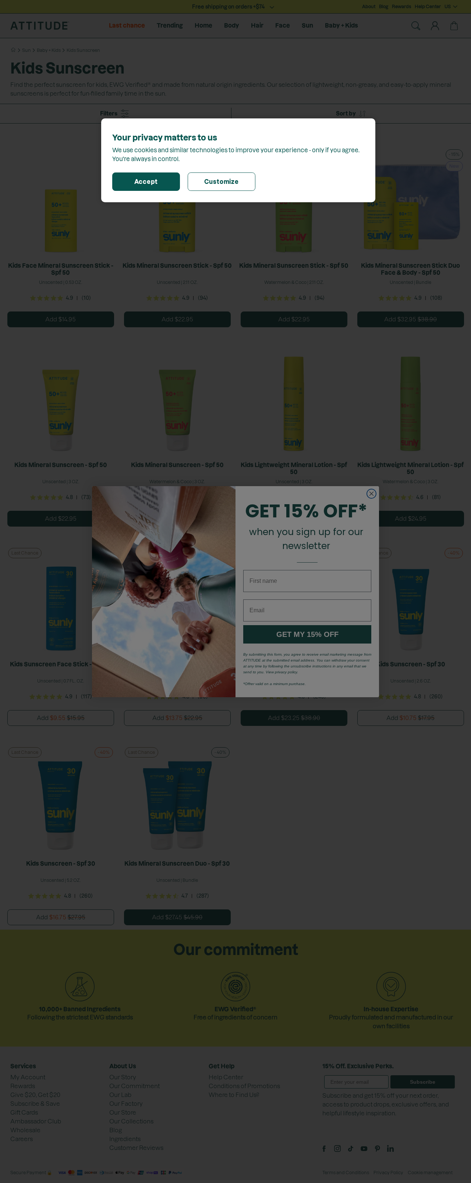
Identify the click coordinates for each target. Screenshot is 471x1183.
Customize (221, 181)
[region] (238, 160)
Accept (146, 181)
